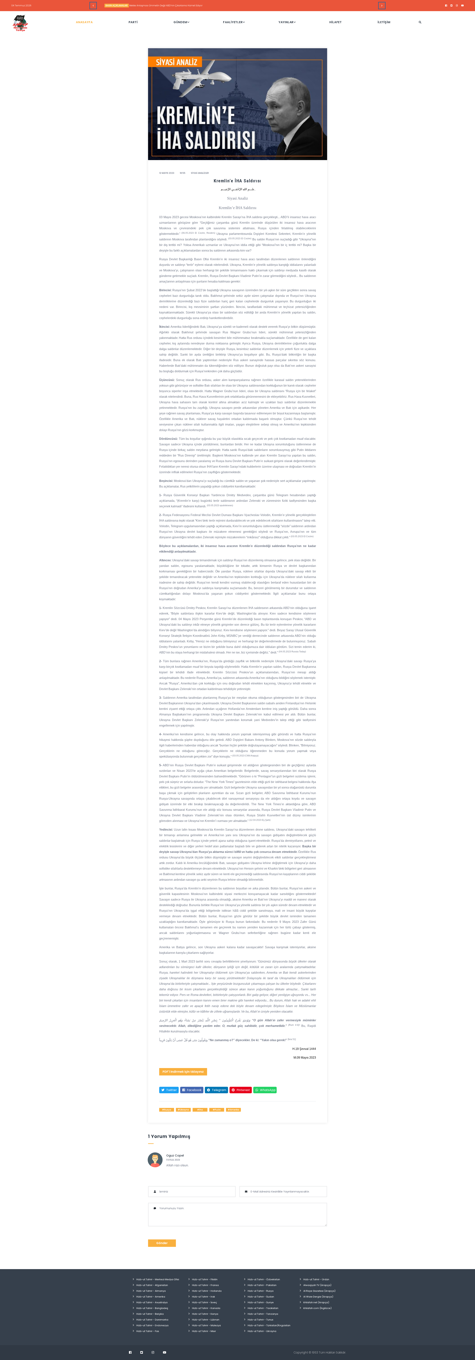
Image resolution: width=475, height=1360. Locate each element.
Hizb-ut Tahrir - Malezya (206, 1325)
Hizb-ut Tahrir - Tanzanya (263, 1314)
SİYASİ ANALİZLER (114, 5)
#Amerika (233, 1109)
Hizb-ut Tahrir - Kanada (206, 1308)
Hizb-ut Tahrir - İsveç (204, 1302)
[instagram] (457, 5)
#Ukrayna (183, 1109)
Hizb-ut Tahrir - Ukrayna (262, 1331)
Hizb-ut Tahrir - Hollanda (207, 1291)
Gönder (162, 1243)
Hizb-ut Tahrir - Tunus (260, 1319)
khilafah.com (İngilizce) (317, 1308)
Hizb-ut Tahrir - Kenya (205, 1314)
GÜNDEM (180, 22)
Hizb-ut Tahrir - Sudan (261, 1296)
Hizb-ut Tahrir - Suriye (261, 1302)
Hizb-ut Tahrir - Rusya (260, 1291)
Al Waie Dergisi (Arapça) (318, 1296)
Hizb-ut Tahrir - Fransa (205, 1285)
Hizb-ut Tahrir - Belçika (150, 1314)
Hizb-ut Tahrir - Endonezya (152, 1325)
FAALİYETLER (233, 22)
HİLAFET (335, 22)
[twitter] (452, 5)
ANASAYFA (84, 22)
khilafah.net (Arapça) (316, 1302)
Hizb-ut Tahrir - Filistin (204, 1279)
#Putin (217, 1109)
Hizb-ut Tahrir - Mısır (204, 1331)
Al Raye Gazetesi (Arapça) (319, 1291)
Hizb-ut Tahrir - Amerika (150, 1296)
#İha (200, 1109)
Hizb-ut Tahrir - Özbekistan (264, 1279)
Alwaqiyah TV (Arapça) (317, 1285)
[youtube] (462, 5)
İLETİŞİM (384, 22)
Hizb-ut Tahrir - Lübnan (205, 1319)
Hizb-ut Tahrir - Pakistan (262, 1285)
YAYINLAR (286, 22)
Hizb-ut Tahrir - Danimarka (152, 1319)
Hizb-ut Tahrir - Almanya (151, 1291)
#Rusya (166, 1109)
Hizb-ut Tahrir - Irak (203, 1296)
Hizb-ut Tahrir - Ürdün (316, 1279)
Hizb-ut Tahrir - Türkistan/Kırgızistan (269, 1325)
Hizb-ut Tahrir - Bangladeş (152, 1308)
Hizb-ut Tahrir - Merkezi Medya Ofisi (157, 1279)
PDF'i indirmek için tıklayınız (183, 1072)
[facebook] (446, 5)
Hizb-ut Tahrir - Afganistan (152, 1285)
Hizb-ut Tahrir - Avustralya (152, 1302)
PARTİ (133, 22)
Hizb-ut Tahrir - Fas (147, 1331)
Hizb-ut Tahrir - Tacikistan (263, 1308)
